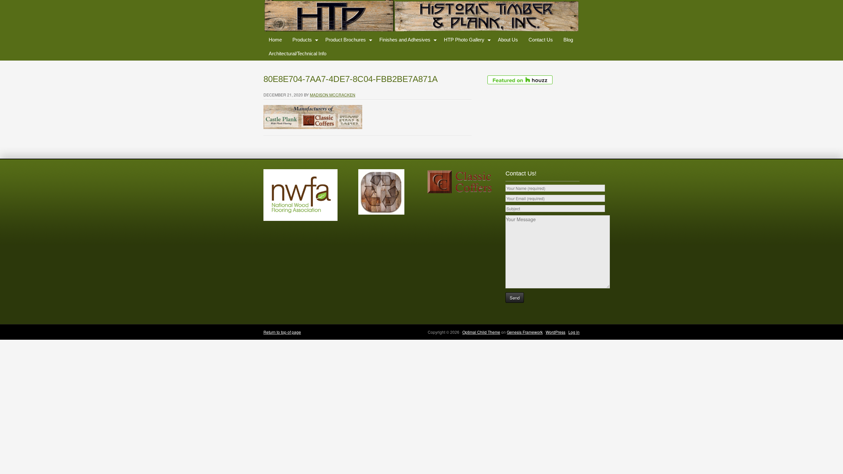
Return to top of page (282, 332)
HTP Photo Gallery (461, 41)
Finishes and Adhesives (402, 41)
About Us (508, 39)
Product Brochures (343, 41)
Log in (574, 332)
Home (275, 39)
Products (299, 41)
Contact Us (541, 39)
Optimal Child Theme (481, 332)
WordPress (555, 332)
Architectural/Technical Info (297, 53)
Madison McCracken (332, 94)
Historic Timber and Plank (421, 16)
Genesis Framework (525, 332)
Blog (568, 39)
